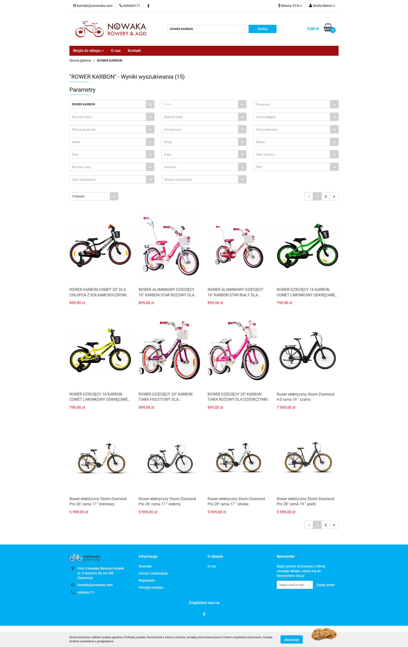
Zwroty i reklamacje (153, 573)
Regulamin (147, 580)
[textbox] (200, 104)
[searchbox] (293, 104)
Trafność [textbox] (78, 196)
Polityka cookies (151, 587)
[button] (148, 556)
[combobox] (204, 104)
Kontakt (134, 50)
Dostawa (145, 566)
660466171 (85, 592)
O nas (116, 50)
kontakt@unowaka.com (95, 585)
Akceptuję (291, 639)
